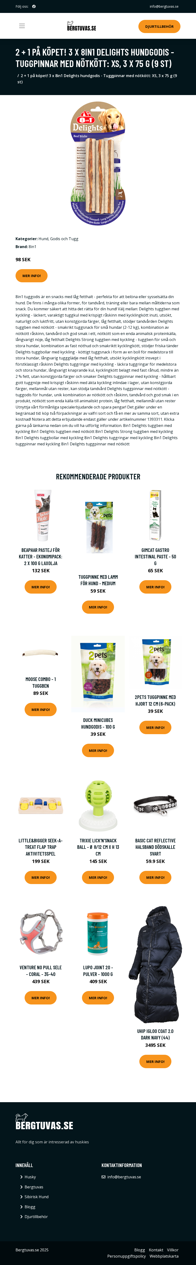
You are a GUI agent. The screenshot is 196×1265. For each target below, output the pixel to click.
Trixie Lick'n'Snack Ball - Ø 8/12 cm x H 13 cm (98, 847)
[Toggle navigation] (22, 25)
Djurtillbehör (159, 26)
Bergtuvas (34, 1187)
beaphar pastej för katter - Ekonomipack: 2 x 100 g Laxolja (40, 556)
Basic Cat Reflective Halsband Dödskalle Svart (155, 847)
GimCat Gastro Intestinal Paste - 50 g (155, 556)
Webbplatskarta (164, 1256)
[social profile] (34, 6)
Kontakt (156, 1250)
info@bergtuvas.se (164, 6)
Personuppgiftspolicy (126, 1256)
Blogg (30, 1206)
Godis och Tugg (64, 238)
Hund (43, 238)
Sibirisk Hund (37, 1196)
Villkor (173, 1250)
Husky (30, 1177)
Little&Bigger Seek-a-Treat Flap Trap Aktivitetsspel (41, 847)
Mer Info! (31, 275)
